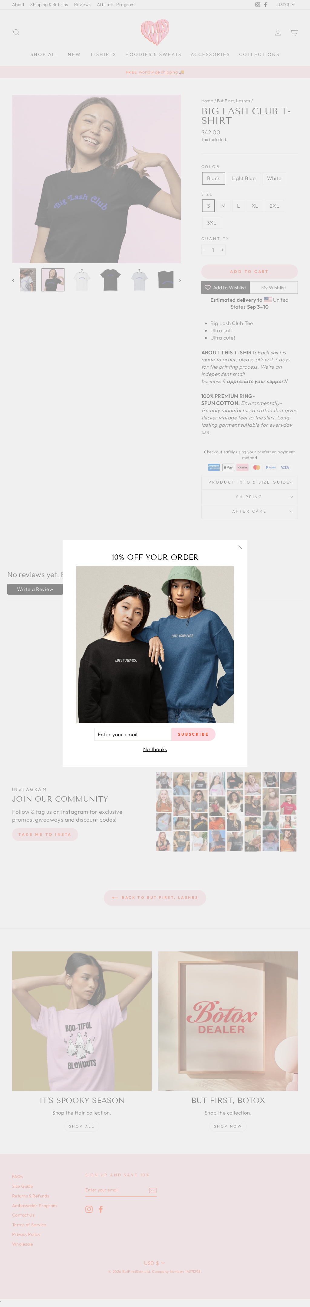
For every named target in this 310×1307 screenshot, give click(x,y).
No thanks (155, 749)
